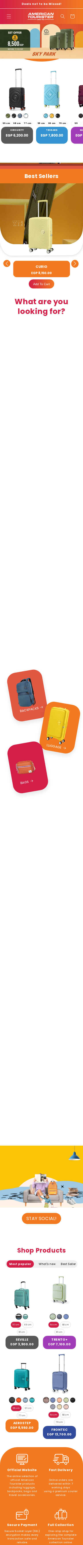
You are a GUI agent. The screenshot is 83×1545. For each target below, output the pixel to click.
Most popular (20, 1264)
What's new (47, 1264)
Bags (24, 782)
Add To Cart (41, 284)
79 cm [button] (62, 123)
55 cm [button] (6, 123)
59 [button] (76, 123)
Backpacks (29, 709)
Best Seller (68, 1264)
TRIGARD (52, 130)
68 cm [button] (17, 123)
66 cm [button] (52, 123)
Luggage (54, 746)
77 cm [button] (27, 123)
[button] (9, 16)
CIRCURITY (17, 130)
